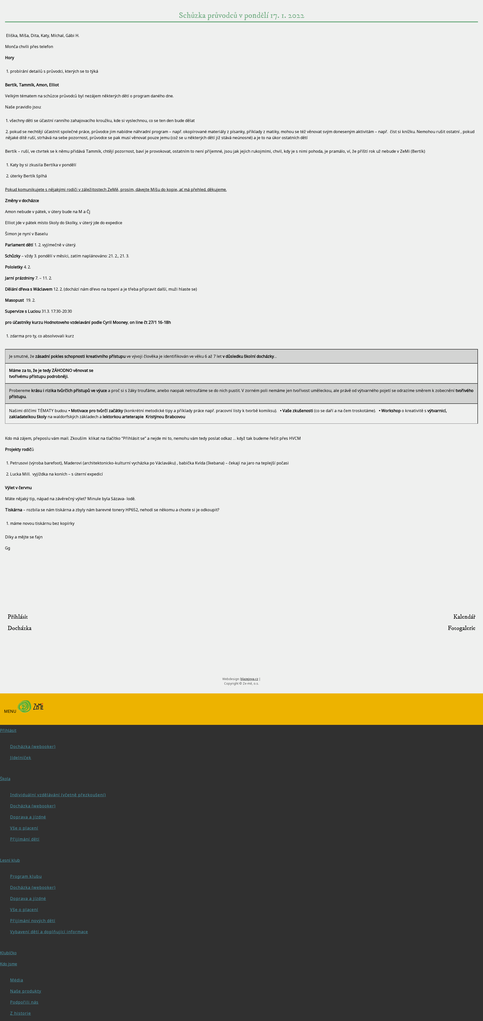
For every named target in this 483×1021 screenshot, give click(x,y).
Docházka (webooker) (33, 746)
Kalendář (464, 617)
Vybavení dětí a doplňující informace (49, 931)
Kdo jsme (8, 964)
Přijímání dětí (24, 839)
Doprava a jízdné (28, 817)
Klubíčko (8, 953)
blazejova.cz (249, 679)
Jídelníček (20, 757)
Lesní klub (10, 860)
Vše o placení (24, 828)
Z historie (20, 1013)
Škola (5, 778)
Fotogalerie (461, 628)
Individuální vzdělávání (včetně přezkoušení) (58, 795)
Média (16, 980)
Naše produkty (25, 991)
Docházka (19, 628)
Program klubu (26, 876)
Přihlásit (18, 617)
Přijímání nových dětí (32, 920)
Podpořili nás (24, 1002)
